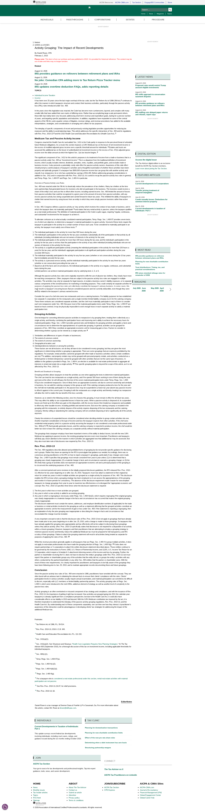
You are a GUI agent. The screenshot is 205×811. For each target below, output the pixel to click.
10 (73, 364)
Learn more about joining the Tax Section (151, 168)
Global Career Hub (147, 798)
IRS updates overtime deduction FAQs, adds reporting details (71, 86)
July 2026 (137, 288)
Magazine (160, 14)
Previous (37, 289)
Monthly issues (39, 790)
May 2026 (155, 288)
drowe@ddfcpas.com (68, 708)
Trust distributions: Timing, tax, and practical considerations (150, 268)
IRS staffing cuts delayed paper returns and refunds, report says (151, 113)
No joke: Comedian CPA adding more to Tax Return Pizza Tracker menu (77, 80)
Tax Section (136, 2)
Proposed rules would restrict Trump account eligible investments (150, 86)
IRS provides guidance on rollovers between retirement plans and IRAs (77, 73)
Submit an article (75, 792)
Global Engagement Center (150, 795)
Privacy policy (74, 798)
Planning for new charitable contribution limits (151, 263)
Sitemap (36, 800)
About (77, 787)
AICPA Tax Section (41, 764)
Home (143, 14)
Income (37, 98)
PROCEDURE (158, 19)
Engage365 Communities (154, 2)
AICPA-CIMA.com (122, 2)
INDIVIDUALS (47, 19)
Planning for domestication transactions (101, 728)
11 (47, 426)
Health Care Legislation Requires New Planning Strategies (94, 644)
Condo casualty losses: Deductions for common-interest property (151, 200)
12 (69, 537)
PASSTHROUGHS (74, 19)
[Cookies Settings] (5, 807)
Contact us (73, 790)
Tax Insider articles (40, 792)
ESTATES (130, 19)
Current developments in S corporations (152, 184)
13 (113, 544)
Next (170, 289)
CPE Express (109, 790)
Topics (169, 14)
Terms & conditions (76, 800)
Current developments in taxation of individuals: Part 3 (150, 209)
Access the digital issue (146, 160)
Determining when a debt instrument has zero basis (106, 743)
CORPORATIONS (102, 19)
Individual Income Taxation (45, 95)
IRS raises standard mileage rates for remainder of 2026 (150, 274)
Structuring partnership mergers (98, 748)
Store (170, 2)
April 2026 (164, 289)
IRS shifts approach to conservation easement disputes (150, 95)
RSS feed (37, 798)
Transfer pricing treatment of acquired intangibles (147, 191)
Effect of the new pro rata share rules (100, 738)
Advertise (72, 795)
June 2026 (146, 289)
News (151, 14)
